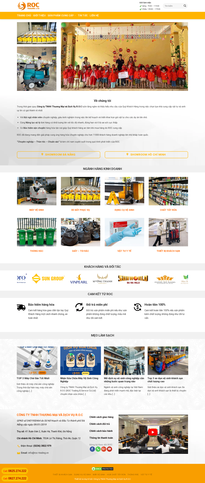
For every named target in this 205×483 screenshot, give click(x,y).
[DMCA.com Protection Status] (102, 468)
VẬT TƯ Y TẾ (146, 475)
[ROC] (28, 5)
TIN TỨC (83, 15)
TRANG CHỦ (24, 15)
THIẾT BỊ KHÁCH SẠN (62, 475)
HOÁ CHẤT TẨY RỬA (116, 475)
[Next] (181, 280)
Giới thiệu (39, 15)
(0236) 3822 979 (42, 445)
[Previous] (24, 280)
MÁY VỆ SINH (99, 475)
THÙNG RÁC (133, 475)
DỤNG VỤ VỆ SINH (82, 475)
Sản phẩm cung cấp (61, 15)
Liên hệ (94, 15)
